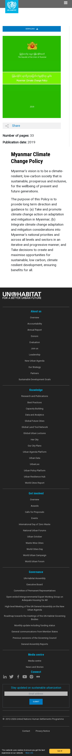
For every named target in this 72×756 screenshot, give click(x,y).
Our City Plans (34, 445)
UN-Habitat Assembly (34, 578)
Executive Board (35, 584)
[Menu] (65, 3)
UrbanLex (34, 464)
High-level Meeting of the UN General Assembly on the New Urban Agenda (34, 608)
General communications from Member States (35, 631)
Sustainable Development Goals (35, 379)
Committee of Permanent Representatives (35, 590)
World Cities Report (34, 482)
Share (15, 125)
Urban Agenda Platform (34, 452)
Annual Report (34, 329)
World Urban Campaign (34, 555)
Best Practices (34, 402)
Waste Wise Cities (35, 543)
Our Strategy (34, 367)
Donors (34, 336)
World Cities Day (35, 549)
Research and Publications (34, 396)
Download (30, 29)
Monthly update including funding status (34, 625)
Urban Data (34, 458)
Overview (34, 317)
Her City (34, 439)
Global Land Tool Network (35, 427)
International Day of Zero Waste (34, 524)
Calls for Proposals (34, 512)
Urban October (34, 536)
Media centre (34, 660)
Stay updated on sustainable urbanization (36, 687)
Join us (34, 348)
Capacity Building (34, 408)
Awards (35, 506)
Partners (35, 373)
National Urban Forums (34, 530)
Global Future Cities (34, 421)
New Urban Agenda (34, 360)
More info (29, 753)
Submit (36, 702)
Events (34, 518)
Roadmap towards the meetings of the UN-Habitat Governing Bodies (34, 618)
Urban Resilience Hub (34, 476)
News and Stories (35, 667)
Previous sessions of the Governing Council (34, 638)
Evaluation (35, 342)
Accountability (34, 323)
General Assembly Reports (34, 644)
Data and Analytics (34, 414)
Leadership (34, 354)
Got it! (59, 751)
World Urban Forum (34, 561)
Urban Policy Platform (34, 470)
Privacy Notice (43, 731)
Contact (26, 731)
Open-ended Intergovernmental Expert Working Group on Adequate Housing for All (34, 598)
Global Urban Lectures (34, 433)
